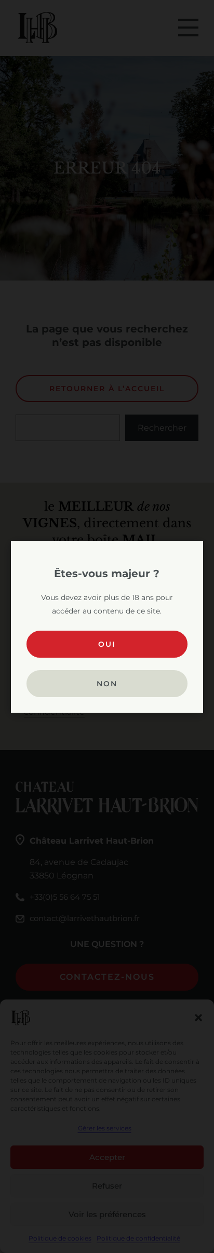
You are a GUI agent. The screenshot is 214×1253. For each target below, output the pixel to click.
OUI (106, 644)
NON (107, 683)
